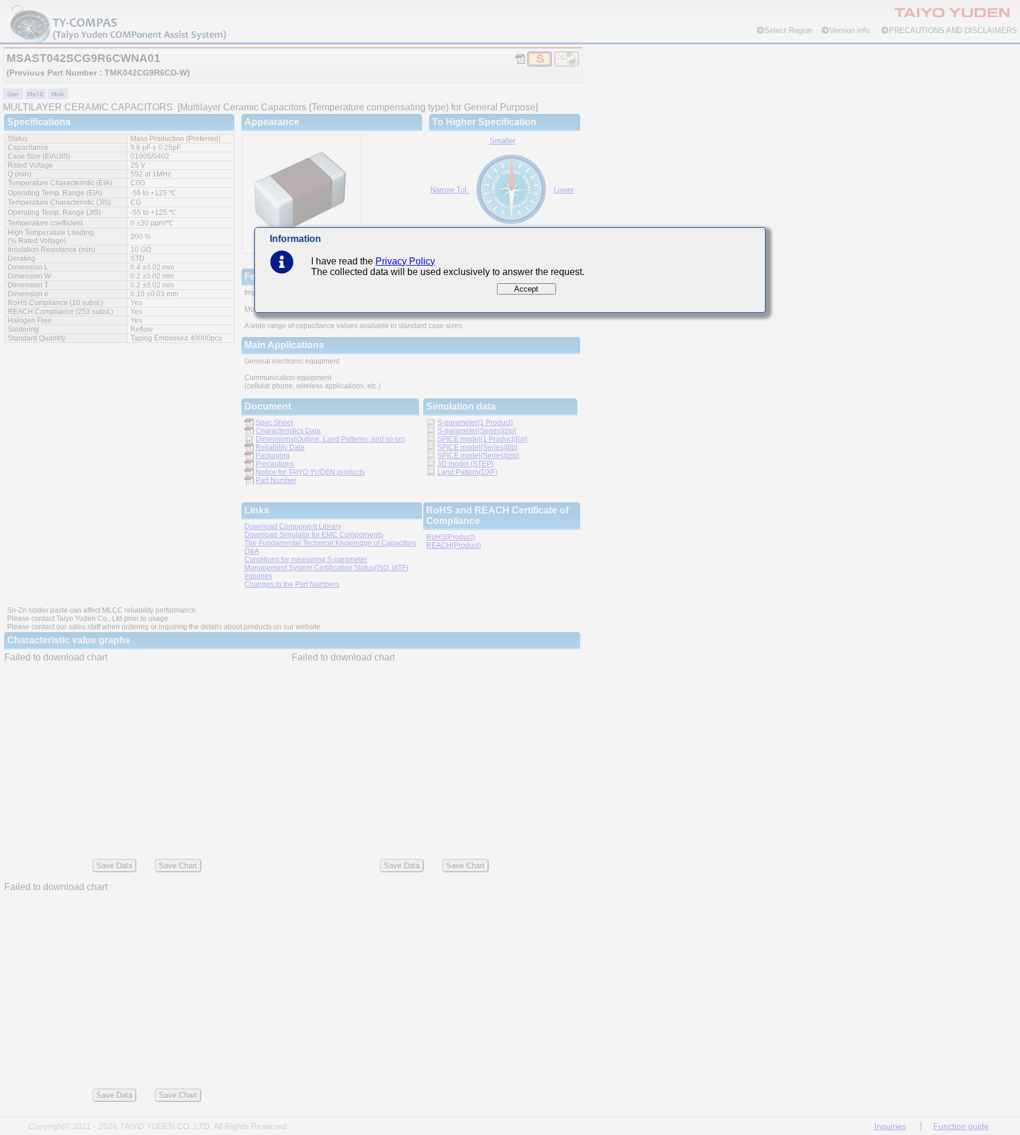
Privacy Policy (405, 261)
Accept (526, 288)
